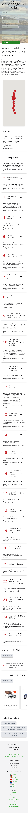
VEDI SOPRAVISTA (7, 655)
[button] (15, 91)
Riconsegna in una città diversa (11, 17)
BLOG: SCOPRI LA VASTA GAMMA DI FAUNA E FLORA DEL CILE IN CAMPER (14, 728)
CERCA (7, 42)
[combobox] (14, 12)
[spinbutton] (14, 32)
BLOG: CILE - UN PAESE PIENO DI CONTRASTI (14, 734)
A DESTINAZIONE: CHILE (9, 723)
